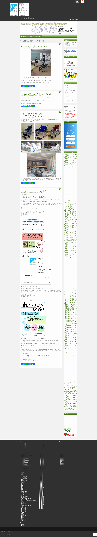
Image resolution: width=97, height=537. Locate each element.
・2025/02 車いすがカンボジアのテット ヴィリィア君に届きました (70, 161)
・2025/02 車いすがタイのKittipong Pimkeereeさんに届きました (69, 167)
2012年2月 (42, 508)
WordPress (23, 525)
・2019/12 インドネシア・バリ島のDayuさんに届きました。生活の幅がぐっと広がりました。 (70, 366)
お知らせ (61, 445)
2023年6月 (42, 471)
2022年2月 (42, 486)
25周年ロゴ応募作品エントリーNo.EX (27, 451)
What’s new (23, 520)
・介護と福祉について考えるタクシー (70, 427)
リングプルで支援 (24, 507)
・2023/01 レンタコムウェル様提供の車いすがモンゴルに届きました (70, 267)
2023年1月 (42, 476)
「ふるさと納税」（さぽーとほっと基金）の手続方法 (29, 456)
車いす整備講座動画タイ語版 (23, 479)
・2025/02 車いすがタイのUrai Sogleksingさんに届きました (69, 177)
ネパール (22, 475)
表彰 (21, 490)
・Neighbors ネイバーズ (68, 415)
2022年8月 (42, 480)
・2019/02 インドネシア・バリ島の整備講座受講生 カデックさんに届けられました (70, 406)
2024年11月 (42, 455)
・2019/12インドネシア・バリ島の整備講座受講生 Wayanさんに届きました (70, 352)
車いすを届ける (23, 511)
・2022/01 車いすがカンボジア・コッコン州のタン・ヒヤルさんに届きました (70, 284)
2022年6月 (42, 482)
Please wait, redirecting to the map (26, 454)
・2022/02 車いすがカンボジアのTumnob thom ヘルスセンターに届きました (70, 278)
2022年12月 (42, 477)
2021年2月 (42, 493)
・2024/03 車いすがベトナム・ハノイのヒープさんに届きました (70, 196)
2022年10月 (42, 478)
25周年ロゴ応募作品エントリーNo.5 (26, 446)
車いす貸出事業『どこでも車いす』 (26, 497)
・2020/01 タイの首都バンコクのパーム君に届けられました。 (70, 348)
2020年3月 (42, 502)
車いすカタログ (23, 495)
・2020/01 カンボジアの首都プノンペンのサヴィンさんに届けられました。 (70, 350)
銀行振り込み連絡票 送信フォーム (26, 498)
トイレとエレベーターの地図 (64, 450)
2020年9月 (42, 497)
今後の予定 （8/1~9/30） (25, 468)
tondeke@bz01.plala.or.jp (36, 216)
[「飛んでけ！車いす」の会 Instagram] (70, 19)
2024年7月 (42, 459)
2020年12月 (42, 494)
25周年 (61, 443)
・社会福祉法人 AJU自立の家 (69, 421)
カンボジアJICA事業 (63, 454)
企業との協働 (23, 469)
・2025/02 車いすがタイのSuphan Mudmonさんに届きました (69, 179)
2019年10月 (42, 504)
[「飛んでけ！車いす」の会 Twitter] (78, 19)
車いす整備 (62, 464)
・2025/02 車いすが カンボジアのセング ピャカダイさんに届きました (70, 163)
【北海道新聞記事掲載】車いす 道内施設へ (37, 94)
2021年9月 (42, 488)
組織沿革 (22, 482)
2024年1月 (42, 464)
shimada (31, 47)
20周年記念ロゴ (23, 506)
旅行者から (62, 459)
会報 (60, 456)
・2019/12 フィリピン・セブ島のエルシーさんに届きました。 (70, 364)
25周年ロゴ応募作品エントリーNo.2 (26, 443)
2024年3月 (42, 461)
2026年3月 (42, 446)
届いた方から (62, 457)
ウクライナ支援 (62, 452)
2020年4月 (42, 501)
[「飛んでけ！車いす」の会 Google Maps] (73, 19)
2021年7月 (42, 489)
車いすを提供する (24, 508)
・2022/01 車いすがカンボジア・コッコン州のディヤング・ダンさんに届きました (70, 290)
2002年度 (22, 485)
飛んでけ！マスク (63, 451)
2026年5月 (42, 445)
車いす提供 (62, 462)
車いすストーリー (24, 493)
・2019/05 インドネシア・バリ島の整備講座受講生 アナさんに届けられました (70, 391)
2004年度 (22, 487)
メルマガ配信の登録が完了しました (26, 465)
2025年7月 (42, 451)
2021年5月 (42, 490)
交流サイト (23, 467)
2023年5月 (42, 472)
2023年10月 (42, 467)
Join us (22, 518)
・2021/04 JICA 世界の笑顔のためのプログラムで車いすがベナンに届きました (70, 309)
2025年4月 (42, 452)
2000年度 (22, 483)
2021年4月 (42, 491)
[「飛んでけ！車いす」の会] (48, 27)
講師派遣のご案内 (24, 491)
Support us (22, 519)
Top (60, 444)
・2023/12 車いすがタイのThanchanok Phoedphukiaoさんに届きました (70, 212)
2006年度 (22, 489)
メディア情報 (39, 95)
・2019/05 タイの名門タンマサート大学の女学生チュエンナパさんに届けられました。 (70, 393)
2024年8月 (42, 458)
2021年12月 (42, 487)
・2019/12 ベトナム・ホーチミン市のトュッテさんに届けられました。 (70, 358)
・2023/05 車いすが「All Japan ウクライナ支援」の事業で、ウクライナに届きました (70, 240)
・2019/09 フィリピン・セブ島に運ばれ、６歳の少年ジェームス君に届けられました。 (70, 373)
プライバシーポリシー (24, 461)
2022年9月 (42, 479)
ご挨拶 (38, 47)
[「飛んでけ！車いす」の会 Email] (72, 19)
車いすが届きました (24, 492)
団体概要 (22, 473)
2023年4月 (42, 473)
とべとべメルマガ (39, 192)
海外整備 (22, 474)
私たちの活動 (37, 36)
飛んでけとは (25, 36)
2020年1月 (42, 503)
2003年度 (22, 486)
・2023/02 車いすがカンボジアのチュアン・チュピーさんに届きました (70, 257)
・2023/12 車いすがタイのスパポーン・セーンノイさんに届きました (70, 214)
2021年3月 (42, 492)
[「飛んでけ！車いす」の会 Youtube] (75, 19)
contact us (22, 453)
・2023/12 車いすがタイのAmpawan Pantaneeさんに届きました (70, 210)
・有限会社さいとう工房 (68, 417)
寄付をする (23, 514)
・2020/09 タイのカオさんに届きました (70, 320)
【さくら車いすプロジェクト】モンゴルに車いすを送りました (32, 115)
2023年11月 (42, 466)
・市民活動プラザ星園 (67, 416)
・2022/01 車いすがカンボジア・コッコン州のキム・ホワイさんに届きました (70, 288)
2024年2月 (42, 462)
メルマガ (22, 462)
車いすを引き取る (24, 509)
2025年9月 (42, 449)
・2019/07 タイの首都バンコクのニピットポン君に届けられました (70, 385)
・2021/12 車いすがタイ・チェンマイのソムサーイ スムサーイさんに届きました (70, 293)
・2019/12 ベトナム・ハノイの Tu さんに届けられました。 (70, 360)
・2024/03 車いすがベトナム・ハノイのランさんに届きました (70, 194)
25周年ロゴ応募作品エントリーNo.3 (26, 444)
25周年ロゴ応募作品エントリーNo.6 (28, 448)
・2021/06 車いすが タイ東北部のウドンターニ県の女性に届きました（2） (70, 305)
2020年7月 (42, 499)
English (22, 516)
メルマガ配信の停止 (24, 464)
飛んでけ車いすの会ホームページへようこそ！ (28, 500)
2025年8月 (42, 450)
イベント (61, 448)
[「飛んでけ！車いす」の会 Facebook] (76, 19)
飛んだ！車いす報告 (24, 499)
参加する (31, 36)
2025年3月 (42, 453)
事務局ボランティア (24, 503)
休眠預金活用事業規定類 (25, 470)
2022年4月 (42, 484)
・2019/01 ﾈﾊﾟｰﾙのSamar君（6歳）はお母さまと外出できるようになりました (70, 409)
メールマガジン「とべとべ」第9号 (34, 191)
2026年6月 (42, 444)
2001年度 (22, 484)
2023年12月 (42, 465)
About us (22, 517)
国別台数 (22, 512)
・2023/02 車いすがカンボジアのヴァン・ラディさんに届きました (70, 255)
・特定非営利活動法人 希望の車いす (70, 420)
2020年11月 (42, 495)
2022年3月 (42, 485)
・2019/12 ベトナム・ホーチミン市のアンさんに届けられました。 (70, 354)
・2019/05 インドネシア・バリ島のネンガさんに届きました (70, 396)
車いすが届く (23, 494)
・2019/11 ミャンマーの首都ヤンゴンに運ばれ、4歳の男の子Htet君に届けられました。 (70, 369)
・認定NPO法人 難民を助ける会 (69, 423)
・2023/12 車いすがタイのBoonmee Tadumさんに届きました (69, 206)
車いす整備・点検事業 (24, 496)
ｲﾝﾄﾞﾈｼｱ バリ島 (23, 501)
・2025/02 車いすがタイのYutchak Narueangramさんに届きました (69, 169)
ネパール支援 (23, 460)
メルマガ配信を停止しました (25, 466)
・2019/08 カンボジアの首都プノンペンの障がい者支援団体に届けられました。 (70, 380)
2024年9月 (42, 457)
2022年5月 (42, 483)
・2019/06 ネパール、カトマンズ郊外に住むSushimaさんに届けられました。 (70, 387)
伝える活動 (23, 471)
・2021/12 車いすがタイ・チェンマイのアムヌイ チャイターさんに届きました (70, 299)
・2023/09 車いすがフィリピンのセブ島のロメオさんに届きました (70, 224)
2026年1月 (42, 447)
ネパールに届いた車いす (25, 459)
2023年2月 (42, 475)
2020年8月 (42, 498)
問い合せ (22, 472)
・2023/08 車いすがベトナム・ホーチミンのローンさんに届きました (70, 232)
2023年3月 (42, 474)
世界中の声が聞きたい (24, 515)
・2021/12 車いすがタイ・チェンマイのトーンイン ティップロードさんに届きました (70, 296)
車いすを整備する (24, 510)
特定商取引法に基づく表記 (25, 480)
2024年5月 (42, 460)
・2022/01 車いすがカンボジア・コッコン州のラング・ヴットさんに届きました (70, 281)
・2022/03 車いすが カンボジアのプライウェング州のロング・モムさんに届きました (70, 275)
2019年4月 (42, 506)
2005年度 (22, 488)
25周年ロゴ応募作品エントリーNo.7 (26, 449)
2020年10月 (42, 496)
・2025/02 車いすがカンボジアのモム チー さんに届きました (70, 155)
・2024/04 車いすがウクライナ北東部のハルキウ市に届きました (70, 191)
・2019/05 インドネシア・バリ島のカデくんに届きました (70, 398)
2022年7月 (42, 481)
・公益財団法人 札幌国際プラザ (69, 426)
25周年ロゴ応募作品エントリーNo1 (26, 452)
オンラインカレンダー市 (64, 449)
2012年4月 (42, 507)
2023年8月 (42, 469)
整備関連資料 (62, 458)
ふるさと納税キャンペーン (25, 457)
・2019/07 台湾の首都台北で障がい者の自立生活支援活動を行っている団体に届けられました (70, 382)
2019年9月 (42, 505)
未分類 (61, 460)
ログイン (22, 524)
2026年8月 (42, 443)
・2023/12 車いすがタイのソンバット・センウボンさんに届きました (70, 204)
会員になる (23, 513)
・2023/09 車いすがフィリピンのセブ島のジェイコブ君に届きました (70, 226)
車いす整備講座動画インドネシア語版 (23, 477)
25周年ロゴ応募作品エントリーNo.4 (26, 445)
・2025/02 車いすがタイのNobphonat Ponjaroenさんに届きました (70, 173)
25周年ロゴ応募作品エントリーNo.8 (26, 450)
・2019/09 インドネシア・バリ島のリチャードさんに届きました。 (70, 378)
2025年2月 (42, 454)
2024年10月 (42, 456)
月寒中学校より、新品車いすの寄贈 (34, 46)
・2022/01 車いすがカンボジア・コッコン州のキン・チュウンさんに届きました (70, 286)
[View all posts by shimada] (33, 47)
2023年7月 (42, 470)
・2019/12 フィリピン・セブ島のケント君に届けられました (70, 356)
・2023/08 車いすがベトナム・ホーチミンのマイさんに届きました (70, 234)
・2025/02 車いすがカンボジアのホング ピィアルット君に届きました (70, 157)
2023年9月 (42, 468)
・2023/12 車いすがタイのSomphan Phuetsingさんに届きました (69, 208)
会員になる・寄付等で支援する (26, 505)
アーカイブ (23, 458)
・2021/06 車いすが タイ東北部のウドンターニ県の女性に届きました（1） (70, 307)
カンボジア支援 (62, 453)
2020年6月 (42, 500)
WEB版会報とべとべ (24, 455)
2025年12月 (42, 448)
